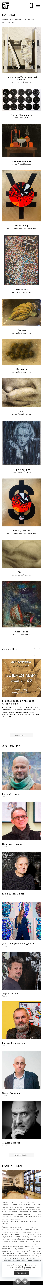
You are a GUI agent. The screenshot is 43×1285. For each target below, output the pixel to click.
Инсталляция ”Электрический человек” (21, 78)
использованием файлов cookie (21, 1269)
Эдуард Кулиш (24, 118)
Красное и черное (21, 161)
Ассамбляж (21, 289)
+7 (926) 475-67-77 (31, 5)
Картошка (21, 369)
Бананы (21, 330)
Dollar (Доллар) (21, 530)
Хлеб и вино (21, 631)
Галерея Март (5, 5)
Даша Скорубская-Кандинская (24, 228)
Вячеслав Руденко (24, 292)
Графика (18, 19)
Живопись (7, 19)
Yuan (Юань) (21, 225)
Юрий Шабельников (24, 472)
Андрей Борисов (24, 82)
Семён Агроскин (24, 333)
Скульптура (30, 19)
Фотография (8, 22)
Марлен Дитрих (21, 469)
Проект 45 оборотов (21, 115)
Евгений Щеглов (24, 414)
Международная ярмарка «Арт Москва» (18, 702)
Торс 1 (21, 572)
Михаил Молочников (13, 1043)
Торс (21, 411)
